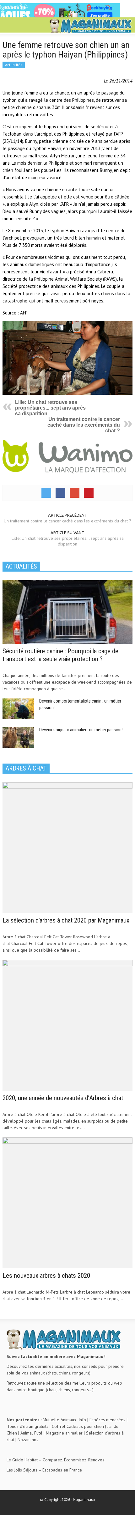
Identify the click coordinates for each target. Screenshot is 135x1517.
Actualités (13, 64)
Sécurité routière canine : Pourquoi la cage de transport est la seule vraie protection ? (60, 655)
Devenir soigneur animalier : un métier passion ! (81, 730)
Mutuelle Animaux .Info (64, 1420)
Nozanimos (28, 1439)
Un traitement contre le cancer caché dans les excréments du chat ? (83, 425)
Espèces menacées (107, 1420)
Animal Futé (31, 1433)
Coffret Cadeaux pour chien (78, 1426)
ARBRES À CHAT (26, 768)
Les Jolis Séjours (22, 1470)
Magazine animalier (64, 1433)
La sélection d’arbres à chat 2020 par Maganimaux (66, 920)
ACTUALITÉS (21, 566)
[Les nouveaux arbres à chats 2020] (67, 1202)
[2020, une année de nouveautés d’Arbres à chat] (67, 1025)
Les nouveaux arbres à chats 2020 (46, 1275)
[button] (24, 26)
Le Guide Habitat (22, 1460)
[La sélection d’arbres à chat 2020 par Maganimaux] (67, 847)
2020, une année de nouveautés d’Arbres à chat (63, 1098)
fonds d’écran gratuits (28, 1426)
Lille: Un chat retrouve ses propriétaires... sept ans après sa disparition (50, 407)
